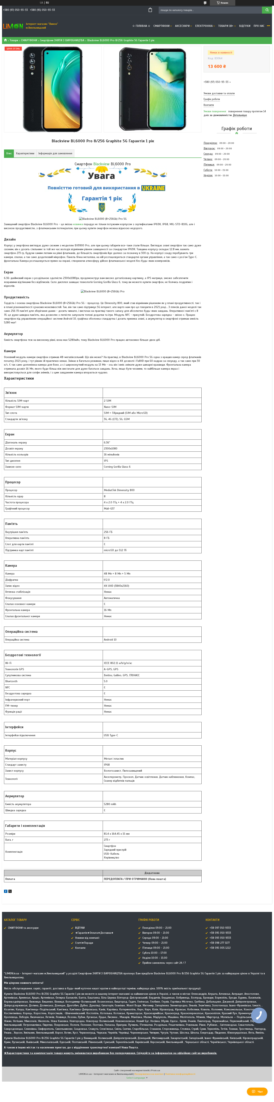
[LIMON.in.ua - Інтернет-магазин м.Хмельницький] (13, 26)
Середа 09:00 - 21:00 (155, 938)
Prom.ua (155, 1070)
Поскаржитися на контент (149, 1074)
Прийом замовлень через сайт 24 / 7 (164, 963)
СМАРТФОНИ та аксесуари (23, 928)
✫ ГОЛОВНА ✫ (141, 26)
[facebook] (5, 892)
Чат (260, 1091)
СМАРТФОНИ (161, 26)
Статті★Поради (84, 943)
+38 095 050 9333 (220, 933)
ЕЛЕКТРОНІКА (204, 26)
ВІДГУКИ (244, 26)
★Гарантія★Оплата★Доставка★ (94, 933)
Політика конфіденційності (180, 1074)
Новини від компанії (87, 938)
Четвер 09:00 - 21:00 (154, 943)
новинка (78, 224)
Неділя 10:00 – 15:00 (154, 958)
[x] (10, 892)
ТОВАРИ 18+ (225, 26)
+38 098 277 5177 (220, 943)
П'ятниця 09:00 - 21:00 (155, 948)
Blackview (101, 163)
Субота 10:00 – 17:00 (154, 953)
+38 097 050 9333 (220, 928)
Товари (14, 40)
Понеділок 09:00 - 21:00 (157, 928)
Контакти (80, 948)
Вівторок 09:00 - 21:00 (155, 933)
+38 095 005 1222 (220, 948)
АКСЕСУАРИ (182, 26)
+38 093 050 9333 (220, 938)
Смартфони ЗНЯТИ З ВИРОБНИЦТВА (62, 40)
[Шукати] (267, 10)
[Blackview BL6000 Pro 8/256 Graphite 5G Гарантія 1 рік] (218, 200)
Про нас (259, 26)
